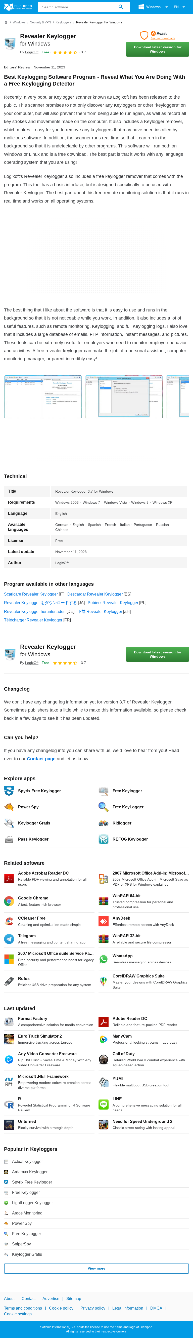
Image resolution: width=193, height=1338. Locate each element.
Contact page (41, 758)
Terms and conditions (23, 1308)
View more (96, 1268)
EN (176, 7)
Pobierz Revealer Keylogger (113, 603)
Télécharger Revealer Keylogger (33, 620)
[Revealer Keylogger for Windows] (10, 44)
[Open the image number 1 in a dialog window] (124, 397)
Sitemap (73, 1298)
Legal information (127, 1308)
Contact (28, 1298)
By (29, 52)
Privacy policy (92, 1308)
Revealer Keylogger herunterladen (35, 611)
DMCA (156, 1308)
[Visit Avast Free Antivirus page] (157, 35)
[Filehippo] (18, 7)
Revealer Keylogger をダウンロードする (40, 603)
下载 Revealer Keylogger (99, 611)
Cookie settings (18, 1314)
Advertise (50, 1298)
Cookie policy (61, 1308)
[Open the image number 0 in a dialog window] (43, 397)
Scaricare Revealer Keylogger (31, 594)
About (9, 1298)
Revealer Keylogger (48, 650)
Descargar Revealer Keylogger (95, 594)
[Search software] (121, 7)
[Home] (6, 22)
